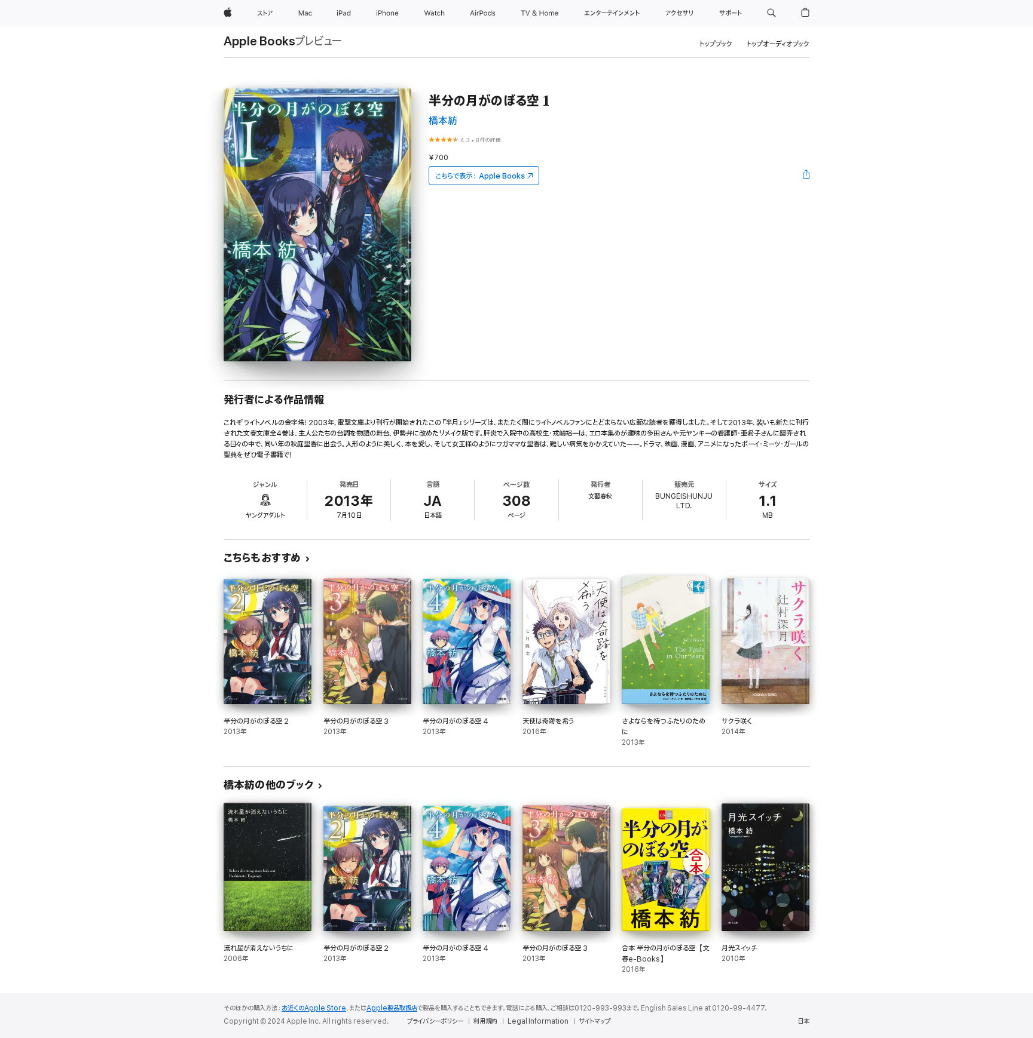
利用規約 (485, 1021)
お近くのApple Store (314, 1008)
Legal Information (538, 1021)
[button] (771, 13)
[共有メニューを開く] (806, 176)
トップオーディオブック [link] (778, 43)
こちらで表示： (480, 175)
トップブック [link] (715, 43)
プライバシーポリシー (435, 1021)
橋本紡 (443, 121)
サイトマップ (594, 1021)
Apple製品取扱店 (391, 1008)
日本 (803, 1021)
